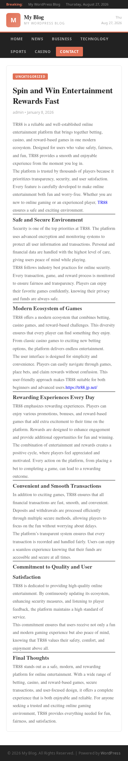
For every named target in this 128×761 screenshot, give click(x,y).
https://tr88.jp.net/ (81, 387)
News (37, 39)
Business (62, 39)
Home (17, 39)
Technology (94, 39)
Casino (43, 51)
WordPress (111, 753)
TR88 (102, 202)
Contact (69, 51)
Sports (18, 51)
